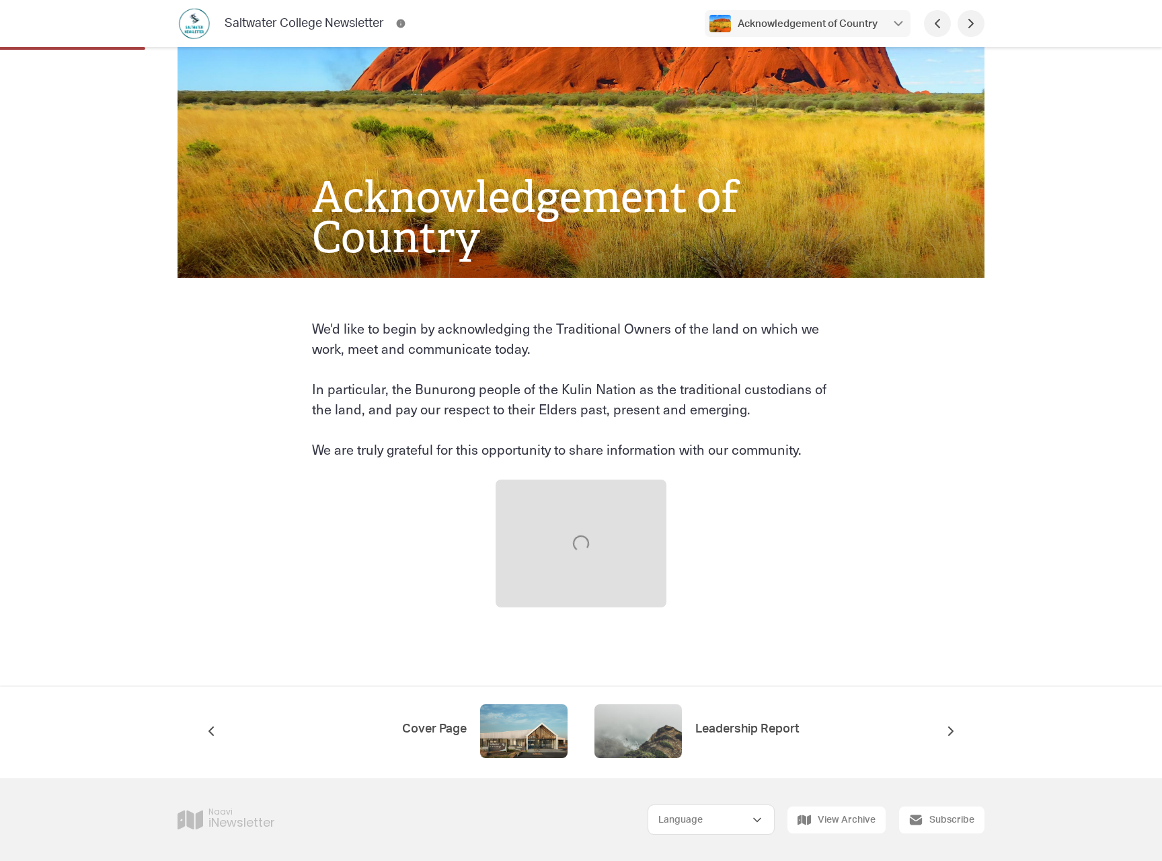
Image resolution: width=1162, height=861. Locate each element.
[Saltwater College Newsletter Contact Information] (401, 23)
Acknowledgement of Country (808, 24)
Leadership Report (747, 729)
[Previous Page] (937, 23)
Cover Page (434, 729)
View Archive (847, 820)
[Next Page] (971, 23)
